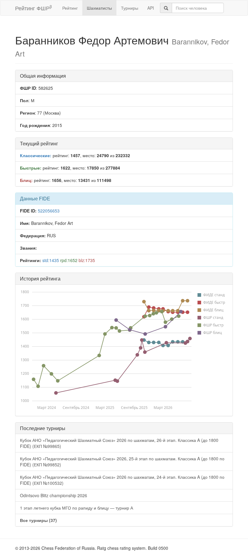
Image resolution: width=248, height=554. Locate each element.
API (150, 8)
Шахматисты (99, 8)
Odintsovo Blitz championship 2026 (53, 495)
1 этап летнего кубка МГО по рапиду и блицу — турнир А (76, 508)
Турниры (129, 8)
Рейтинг (70, 8)
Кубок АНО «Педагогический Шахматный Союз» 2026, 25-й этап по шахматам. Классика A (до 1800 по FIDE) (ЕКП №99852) (122, 461)
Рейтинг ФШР (33, 8)
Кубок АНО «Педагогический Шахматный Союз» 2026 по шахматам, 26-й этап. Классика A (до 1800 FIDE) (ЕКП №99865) (119, 443)
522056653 (49, 211)
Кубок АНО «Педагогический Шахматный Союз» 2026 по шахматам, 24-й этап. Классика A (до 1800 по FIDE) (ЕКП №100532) (122, 480)
